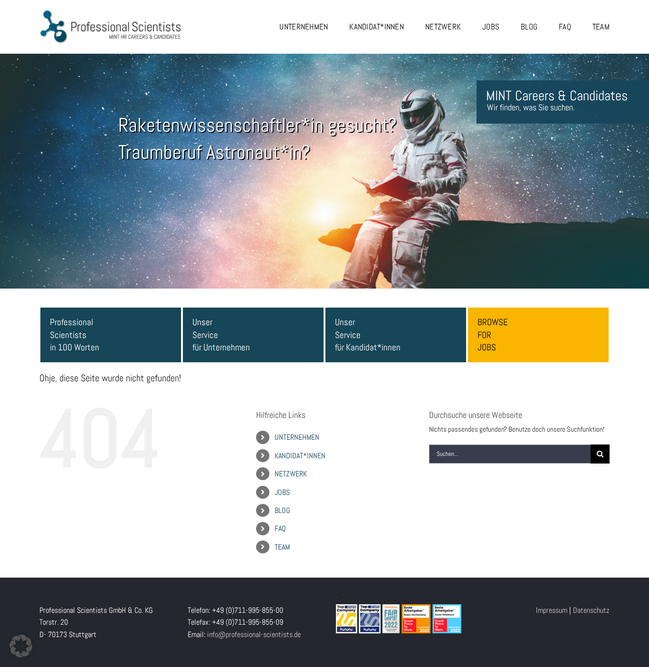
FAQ (280, 528)
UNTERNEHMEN (297, 437)
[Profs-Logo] (110, 13)
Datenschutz (591, 610)
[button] (21, 646)
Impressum (551, 610)
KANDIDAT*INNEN (300, 456)
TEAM (282, 547)
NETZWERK (291, 474)
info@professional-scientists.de (254, 634)
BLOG (282, 510)
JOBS (282, 492)
